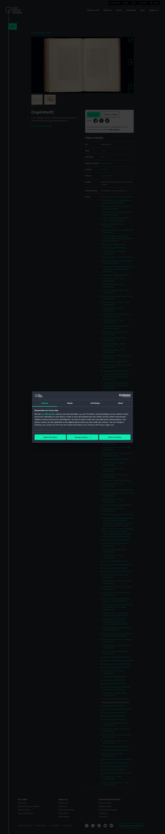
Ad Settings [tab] (95, 403)
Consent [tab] (44, 403)
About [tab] (120, 403)
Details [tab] (70, 403)
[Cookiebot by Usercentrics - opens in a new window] (121, 395)
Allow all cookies (114, 437)
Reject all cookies (50, 437)
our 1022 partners (48, 414)
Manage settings (81, 437)
